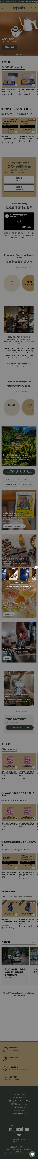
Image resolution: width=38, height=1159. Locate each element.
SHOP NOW (19, 582)
